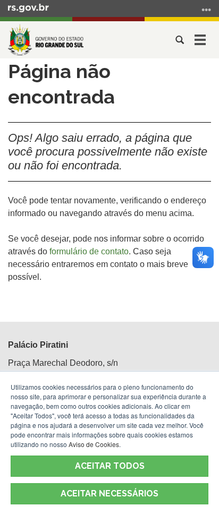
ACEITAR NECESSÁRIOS (109, 493)
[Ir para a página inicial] (45, 40)
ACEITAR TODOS (110, 466)
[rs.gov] (28, 7)
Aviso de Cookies (94, 444)
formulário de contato (89, 251)
